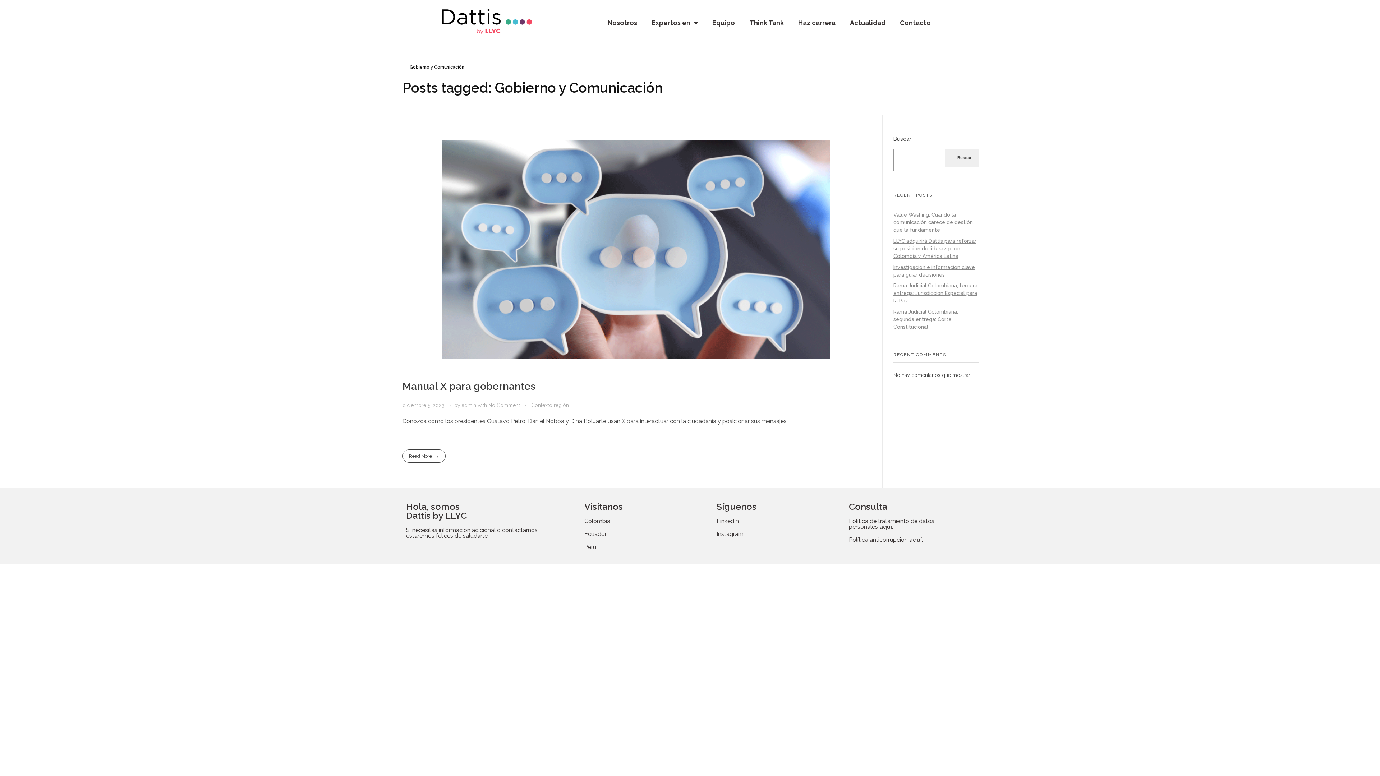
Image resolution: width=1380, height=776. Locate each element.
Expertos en (671, 23)
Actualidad (868, 23)
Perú (590, 547)
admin (470, 405)
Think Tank (766, 23)
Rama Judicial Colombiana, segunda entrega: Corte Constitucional (925, 319)
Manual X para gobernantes (468, 386)
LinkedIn (728, 521)
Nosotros (622, 23)
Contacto (915, 23)
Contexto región (550, 405)
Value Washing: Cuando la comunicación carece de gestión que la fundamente (933, 222)
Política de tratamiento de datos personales (891, 524)
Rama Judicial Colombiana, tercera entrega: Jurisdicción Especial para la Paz (935, 293)
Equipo (723, 23)
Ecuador (595, 534)
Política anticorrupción (886, 539)
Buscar (902, 139)
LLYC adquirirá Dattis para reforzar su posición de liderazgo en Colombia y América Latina (934, 248)
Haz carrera (817, 23)
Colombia (597, 521)
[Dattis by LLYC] (487, 21)
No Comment (504, 405)
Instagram (730, 534)
